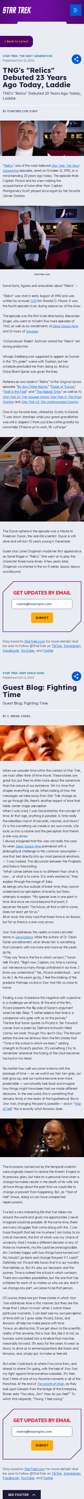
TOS (33, 301)
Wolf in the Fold (15, 392)
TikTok (57, 646)
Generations (24, 937)
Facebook (11, 650)
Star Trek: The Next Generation (27, 56)
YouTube (27, 650)
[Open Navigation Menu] (75, 10)
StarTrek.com (34, 641)
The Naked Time (48, 392)
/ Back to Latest (16, 41)
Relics (8, 166)
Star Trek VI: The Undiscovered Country (49, 402)
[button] (17, 10)
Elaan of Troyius (62, 387)
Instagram (72, 646)
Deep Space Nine (65, 326)
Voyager (32, 331)
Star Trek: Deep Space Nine (23, 673)
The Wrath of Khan (50, 1384)
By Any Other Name (32, 387)
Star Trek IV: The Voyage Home (26, 397)
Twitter (48, 650)
